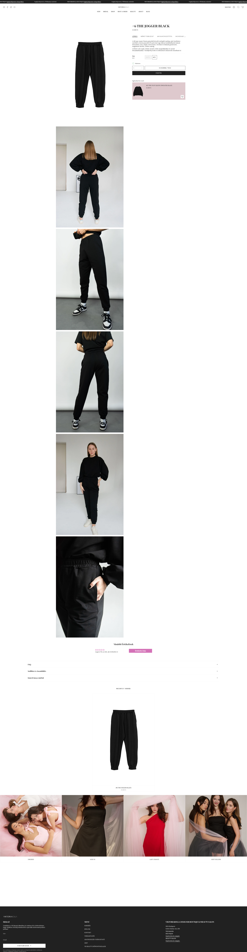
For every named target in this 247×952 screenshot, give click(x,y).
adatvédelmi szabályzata (36, 950)
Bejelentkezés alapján (173, 936)
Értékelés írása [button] (140, 651)
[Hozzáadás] (182, 96)
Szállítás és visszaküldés (37, 671)
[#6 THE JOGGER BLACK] (123, 739)
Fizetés (159, 73)
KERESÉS (87, 925)
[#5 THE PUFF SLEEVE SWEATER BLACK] (138, 91)
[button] (99, 11)
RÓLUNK (87, 929)
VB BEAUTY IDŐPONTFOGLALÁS (95, 946)
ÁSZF (86, 943)
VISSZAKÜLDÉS (89, 936)
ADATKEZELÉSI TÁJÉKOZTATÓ (94, 939)
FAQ (29, 664)
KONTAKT (87, 932)
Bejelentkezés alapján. (173, 941)
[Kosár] (243, 7)
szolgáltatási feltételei (13, 951)
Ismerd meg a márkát (36, 678)
